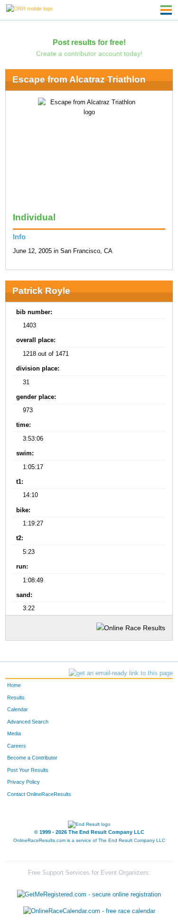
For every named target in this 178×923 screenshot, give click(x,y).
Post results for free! (89, 42)
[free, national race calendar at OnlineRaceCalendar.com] (89, 911)
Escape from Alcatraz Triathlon (79, 79)
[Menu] (166, 10)
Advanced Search (27, 721)
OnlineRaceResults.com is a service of (89, 840)
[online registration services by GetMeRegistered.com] (89, 892)
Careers (16, 746)
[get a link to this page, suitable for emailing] (121, 673)
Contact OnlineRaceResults (39, 794)
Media (14, 733)
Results (16, 697)
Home (14, 685)
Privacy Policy (23, 782)
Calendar (17, 709)
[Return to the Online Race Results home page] (29, 8)
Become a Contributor (32, 757)
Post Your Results (27, 770)
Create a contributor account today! (89, 53)
